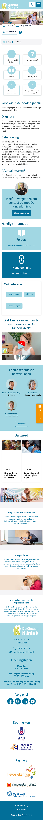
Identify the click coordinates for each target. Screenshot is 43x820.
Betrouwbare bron (19, 273)
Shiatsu (29, 294)
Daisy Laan (32, 393)
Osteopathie (14, 294)
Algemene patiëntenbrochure (20, 245)
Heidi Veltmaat (11, 414)
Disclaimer (21, 810)
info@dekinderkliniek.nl (23, 652)
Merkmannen (27, 815)
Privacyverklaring (21, 806)
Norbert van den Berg (11, 393)
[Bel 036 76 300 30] (32, 4)
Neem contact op (21, 213)
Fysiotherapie (14, 306)
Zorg (9, 42)
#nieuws (7, 470)
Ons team (22, 424)
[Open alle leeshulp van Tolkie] (20, 32)
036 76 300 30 (23, 649)
